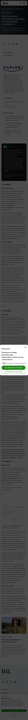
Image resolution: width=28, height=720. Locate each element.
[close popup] (25, 347)
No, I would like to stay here (13, 371)
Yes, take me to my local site (13, 367)
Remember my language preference (16, 363)
